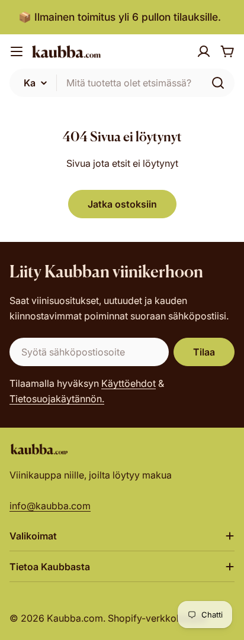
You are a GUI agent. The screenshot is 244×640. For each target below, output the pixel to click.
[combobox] (122, 83)
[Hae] (218, 83)
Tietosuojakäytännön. (56, 399)
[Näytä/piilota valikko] (16, 51)
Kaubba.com (75, 618)
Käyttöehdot (128, 383)
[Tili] (204, 51)
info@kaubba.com (50, 506)
